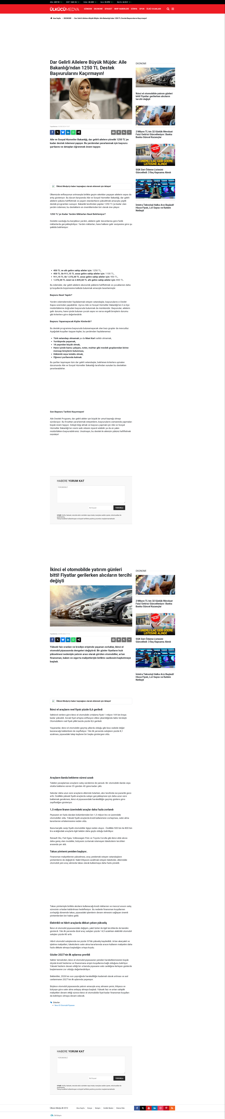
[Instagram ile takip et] (160, 1108)
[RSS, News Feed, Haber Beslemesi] (172, 1108)
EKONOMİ (98, 9)
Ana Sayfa (57, 18)
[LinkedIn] (68, 132)
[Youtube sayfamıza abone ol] (149, 1108)
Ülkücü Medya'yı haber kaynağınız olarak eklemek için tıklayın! (83, 186)
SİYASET (108, 9)
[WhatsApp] (73, 132)
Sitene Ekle (120, 1108)
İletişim (97, 1108)
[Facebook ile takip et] (137, 1108)
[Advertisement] (112, 39)
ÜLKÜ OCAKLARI (153, 9)
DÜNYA (134, 9)
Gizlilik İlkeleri (108, 1108)
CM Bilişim (58, 1115)
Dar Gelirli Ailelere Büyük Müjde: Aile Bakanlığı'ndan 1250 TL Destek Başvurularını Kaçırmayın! (110, 18)
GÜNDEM (88, 9)
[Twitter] (57, 132)
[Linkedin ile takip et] (155, 1108)
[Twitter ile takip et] (143, 1108)
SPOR (141, 9)
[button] (118, 132)
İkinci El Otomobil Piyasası (65, 1005)
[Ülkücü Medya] (64, 9)
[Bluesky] (62, 132)
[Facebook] (52, 132)
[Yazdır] (113, 132)
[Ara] (168, 9)
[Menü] (172, 9)
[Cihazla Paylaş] (78, 132)
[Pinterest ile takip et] (166, 1108)
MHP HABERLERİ (121, 9)
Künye (89, 1108)
